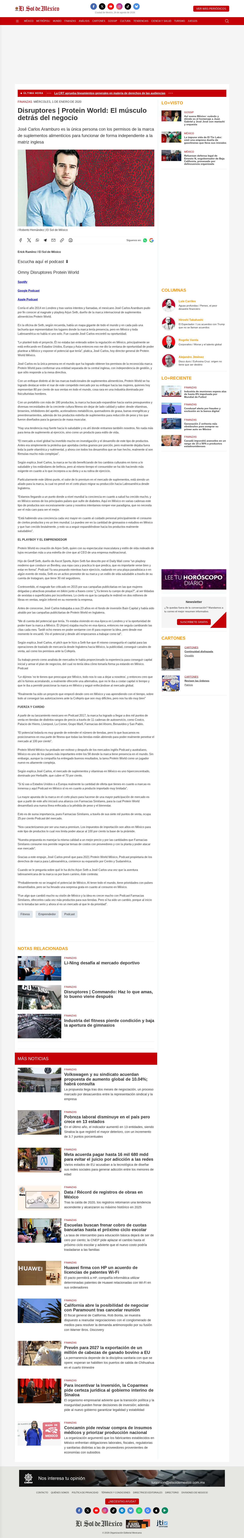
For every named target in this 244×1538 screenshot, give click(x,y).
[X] (102, 6)
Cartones (98, 21)
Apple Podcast (28, 299)
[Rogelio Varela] (168, 342)
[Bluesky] (136, 6)
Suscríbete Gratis (194, 622)
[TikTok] (128, 6)
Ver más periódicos (211, 8)
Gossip (112, 21)
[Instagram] (119, 6)
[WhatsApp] (37, 240)
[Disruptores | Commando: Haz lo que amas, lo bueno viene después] (39, 997)
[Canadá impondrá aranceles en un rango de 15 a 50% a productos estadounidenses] (171, 441)
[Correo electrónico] (53, 240)
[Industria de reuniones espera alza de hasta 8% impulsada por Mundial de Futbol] (171, 392)
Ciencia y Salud (161, 21)
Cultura (125, 21)
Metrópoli (43, 21)
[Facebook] (93, 6)
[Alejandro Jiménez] (168, 360)
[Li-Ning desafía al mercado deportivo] (39, 968)
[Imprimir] (70, 240)
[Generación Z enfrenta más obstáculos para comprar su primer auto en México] (171, 424)
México (28, 21)
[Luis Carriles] (168, 305)
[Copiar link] (62, 240)
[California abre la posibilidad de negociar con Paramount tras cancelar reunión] (39, 1318)
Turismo (179, 21)
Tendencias (140, 21)
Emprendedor (47, 914)
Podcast (69, 914)
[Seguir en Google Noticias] (151, 240)
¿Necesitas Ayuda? (122, 1501)
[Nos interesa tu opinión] (122, 1478)
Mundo (57, 21)
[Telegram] (45, 240)
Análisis (84, 21)
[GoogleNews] (148, 1510)
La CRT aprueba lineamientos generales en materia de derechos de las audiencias (95, 93)
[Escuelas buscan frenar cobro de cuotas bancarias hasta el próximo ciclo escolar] (39, 1237)
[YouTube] (111, 6)
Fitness (25, 914)
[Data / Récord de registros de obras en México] (39, 1199)
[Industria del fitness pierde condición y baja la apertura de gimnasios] (39, 1026)
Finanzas (70, 21)
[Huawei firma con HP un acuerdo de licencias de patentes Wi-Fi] (39, 1277)
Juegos (192, 21)
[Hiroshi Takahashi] (168, 323)
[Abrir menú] (17, 21)
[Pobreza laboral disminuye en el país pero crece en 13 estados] (39, 1127)
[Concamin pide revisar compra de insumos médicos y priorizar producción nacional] (39, 1440)
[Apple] (156, 1510)
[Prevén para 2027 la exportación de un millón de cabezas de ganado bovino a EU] (39, 1357)
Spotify (22, 281)
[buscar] (227, 21)
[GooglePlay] (165, 1510)
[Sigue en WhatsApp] (145, 240)
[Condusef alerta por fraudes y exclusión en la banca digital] (171, 408)
